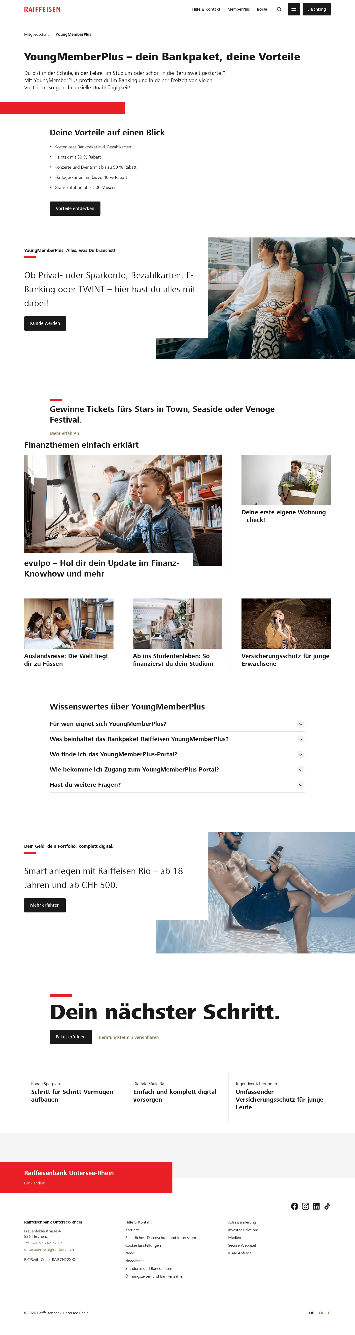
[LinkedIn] (316, 1206)
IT (329, 1313)
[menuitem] (206, 9)
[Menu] (294, 9)
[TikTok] (327, 1206)
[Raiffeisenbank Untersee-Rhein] (42, 9)
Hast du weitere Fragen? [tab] (85, 784)
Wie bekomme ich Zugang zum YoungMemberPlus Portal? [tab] (134, 769)
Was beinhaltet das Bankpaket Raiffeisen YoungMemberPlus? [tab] (139, 739)
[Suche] (279, 9)
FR (321, 1313)
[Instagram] (305, 1206)
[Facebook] (294, 1206)
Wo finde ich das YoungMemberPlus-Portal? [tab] (113, 754)
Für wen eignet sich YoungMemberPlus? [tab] (108, 723)
